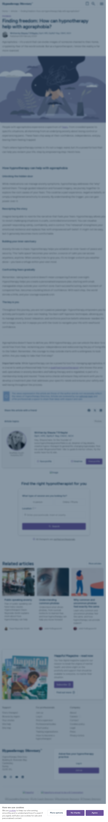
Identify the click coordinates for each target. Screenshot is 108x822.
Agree (95, 813)
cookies (12, 810)
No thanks (75, 813)
